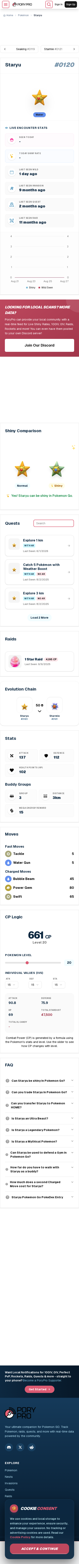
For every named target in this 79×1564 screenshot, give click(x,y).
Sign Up (70, 4)
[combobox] (11, 984)
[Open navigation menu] (5, 4)
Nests (9, 1477)
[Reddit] (32, 1447)
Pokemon (11, 1470)
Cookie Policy (20, 1537)
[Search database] (49, 4)
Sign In (59, 4)
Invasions (11, 1483)
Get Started (37, 1389)
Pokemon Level (18, 955)
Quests (10, 1489)
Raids (8, 1496)
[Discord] (9, 1447)
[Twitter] (20, 1447)
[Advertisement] (39, 29)
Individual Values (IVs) (24, 973)
